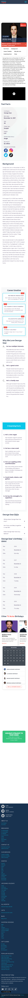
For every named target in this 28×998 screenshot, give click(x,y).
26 (17, 660)
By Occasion (4, 947)
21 (23, 658)
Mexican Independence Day (7, 961)
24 (11, 660)
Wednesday (4, 896)
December (3, 879)
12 (16, 655)
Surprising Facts (8, 54)
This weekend (4, 888)
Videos (2, 841)
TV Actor (5, 36)
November (3, 878)
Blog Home (4, 918)
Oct (5, 647)
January (3, 863)
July (2, 872)
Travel (2, 938)
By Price (3, 948)
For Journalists (4, 832)
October (3, 876)
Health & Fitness (5, 929)
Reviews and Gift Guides (6, 912)
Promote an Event (5, 847)
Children (3, 927)
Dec (23, 647)
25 (14, 660)
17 (10, 658)
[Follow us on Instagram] (9, 989)
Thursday (3, 897)
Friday (2, 899)
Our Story (3, 824)
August (3, 873)
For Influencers (4, 835)
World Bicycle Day (5, 967)
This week (3, 890)
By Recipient (4, 950)
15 (4, 658)
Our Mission (4, 823)
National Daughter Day (6, 966)
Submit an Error (4, 848)
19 (16, 658)
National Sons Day (5, 960)
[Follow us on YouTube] (2, 989)
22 (4, 660)
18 (13, 658)
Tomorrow (3, 887)
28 (23, 660)
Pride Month (4, 963)
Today (2, 885)
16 (7, 658)
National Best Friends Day (7, 964)
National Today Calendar (6, 906)
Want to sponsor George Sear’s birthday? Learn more (11, 44)
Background (14, 48)
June (2, 870)
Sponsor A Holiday (5, 856)
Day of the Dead (5, 957)
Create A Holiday (5, 854)
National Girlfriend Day (6, 955)
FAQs (15, 54)
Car (2, 926)
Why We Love (17, 51)
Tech (2, 936)
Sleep (2, 935)
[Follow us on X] (12, 989)
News (2, 838)
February (3, 864)
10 (10, 655)
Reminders (3, 839)
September (4, 875)
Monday (3, 893)
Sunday (3, 891)
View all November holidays (14, 686)
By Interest (3, 945)
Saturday (3, 900)
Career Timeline (8, 51)
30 (7, 663)
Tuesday (3, 894)
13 (20, 655)
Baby (2, 924)
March (2, 866)
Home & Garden (5, 930)
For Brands (3, 833)
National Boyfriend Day (6, 958)
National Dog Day (5, 969)
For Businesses (4, 830)
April (2, 867)
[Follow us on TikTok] (15, 989)
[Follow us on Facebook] (6, 989)
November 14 (17, 550)
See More (4, 643)
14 (23, 655)
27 (20, 660)
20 (20, 658)
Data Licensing (4, 857)
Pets (2, 933)
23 (7, 660)
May (2, 869)
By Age (3, 944)
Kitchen (3, 932)
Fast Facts (6, 48)
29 (4, 663)
